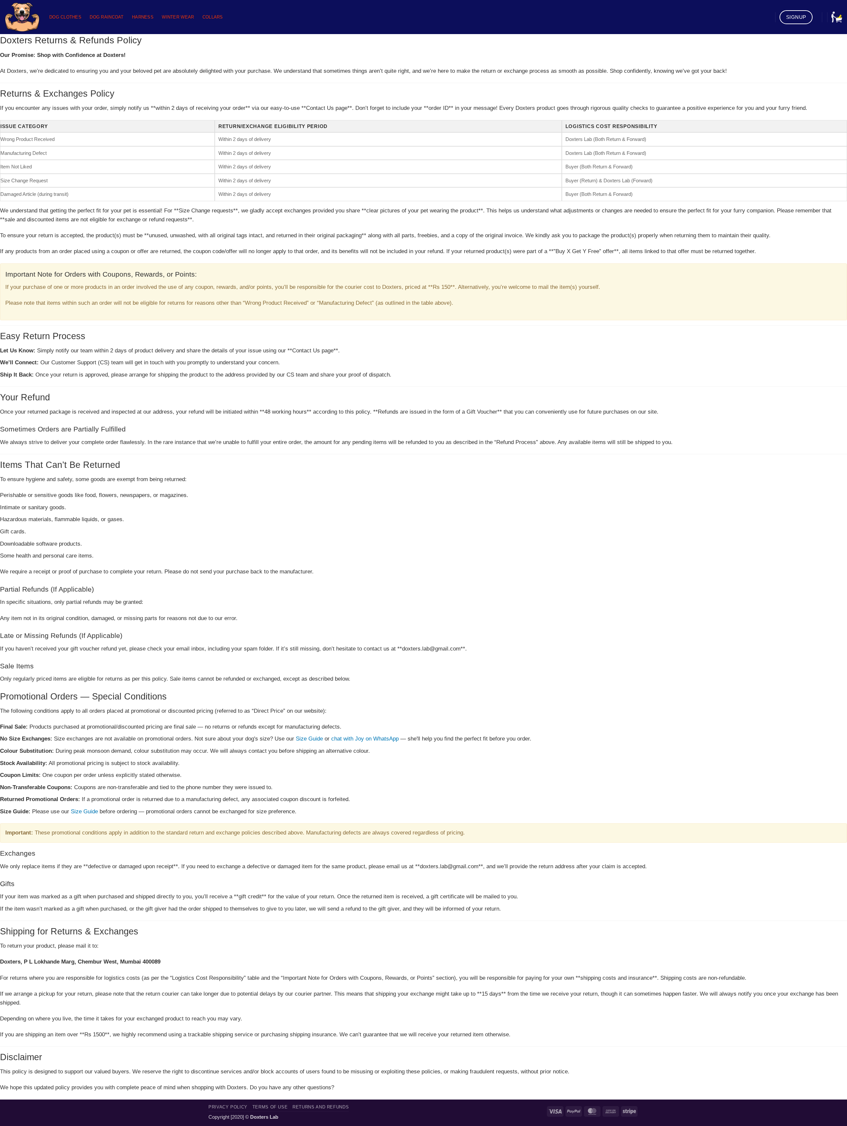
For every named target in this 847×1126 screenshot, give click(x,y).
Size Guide (309, 739)
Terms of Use (270, 1106)
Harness (143, 17)
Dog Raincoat (106, 17)
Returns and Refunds (320, 1106)
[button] (836, 17)
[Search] (768, 17)
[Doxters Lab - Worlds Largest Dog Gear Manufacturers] (22, 17)
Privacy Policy (227, 1106)
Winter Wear (178, 17)
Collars (212, 17)
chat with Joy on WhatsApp (365, 739)
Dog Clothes (65, 17)
